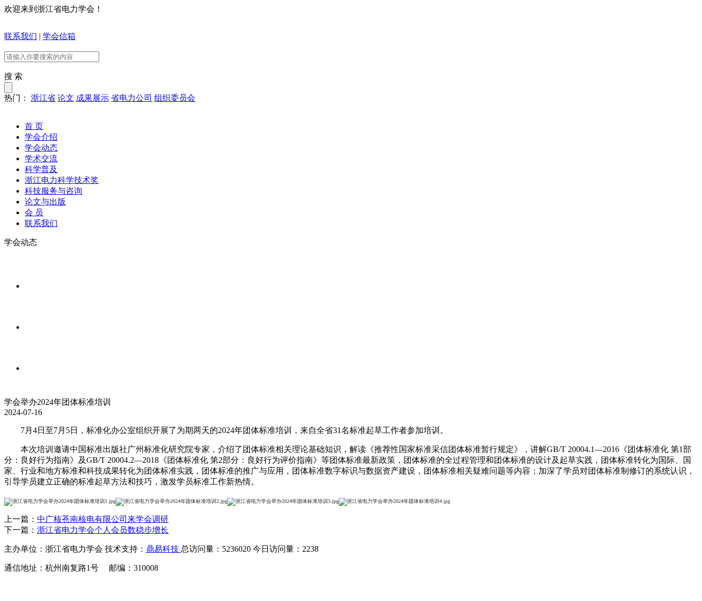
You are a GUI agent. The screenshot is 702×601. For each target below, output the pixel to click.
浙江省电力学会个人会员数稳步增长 (103, 529)
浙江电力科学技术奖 (62, 180)
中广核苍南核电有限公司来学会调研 (103, 519)
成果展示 (92, 97)
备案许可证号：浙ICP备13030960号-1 (71, 587)
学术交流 (41, 158)
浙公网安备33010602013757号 (196, 587)
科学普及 (41, 169)
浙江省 (43, 97)
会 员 (34, 212)
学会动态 (41, 147)
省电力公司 (131, 97)
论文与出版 (45, 201)
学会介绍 (41, 137)
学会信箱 (59, 36)
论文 (66, 97)
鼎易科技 (163, 548)
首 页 (34, 126)
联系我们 (20, 36)
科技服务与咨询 (53, 190)
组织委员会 (174, 97)
